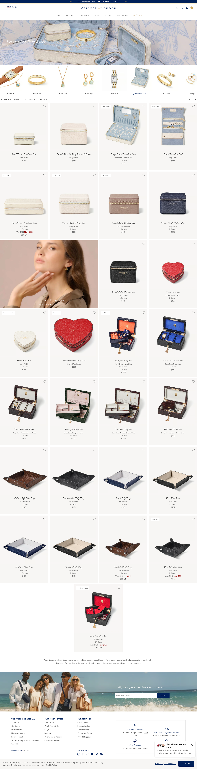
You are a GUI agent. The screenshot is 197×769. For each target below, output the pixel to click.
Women (84, 15)
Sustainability (16, 730)
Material (19, 100)
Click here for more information (166, 736)
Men (97, 15)
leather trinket (119, 663)
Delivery (47, 733)
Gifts (108, 15)
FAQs (46, 730)
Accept (186, 764)
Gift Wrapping (83, 730)
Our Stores (16, 726)
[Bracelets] (37, 78)
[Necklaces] (62, 78)
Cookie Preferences (165, 764)
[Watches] (114, 78)
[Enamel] (166, 78)
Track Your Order (51, 726)
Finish (32, 100)
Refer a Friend (17, 737)
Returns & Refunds (52, 740)
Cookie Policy (51, 765)
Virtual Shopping (84, 737)
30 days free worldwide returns (135, 748)
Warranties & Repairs (53, 737)
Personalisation (83, 726)
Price (42, 100)
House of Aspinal (18, 733)
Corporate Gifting (84, 733)
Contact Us (49, 723)
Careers (14, 744)
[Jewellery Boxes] (140, 78)
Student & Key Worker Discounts (25, 740)
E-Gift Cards (82, 723)
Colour (5, 100)
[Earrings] (88, 78)
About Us (15, 723)
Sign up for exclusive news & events (142, 688)
